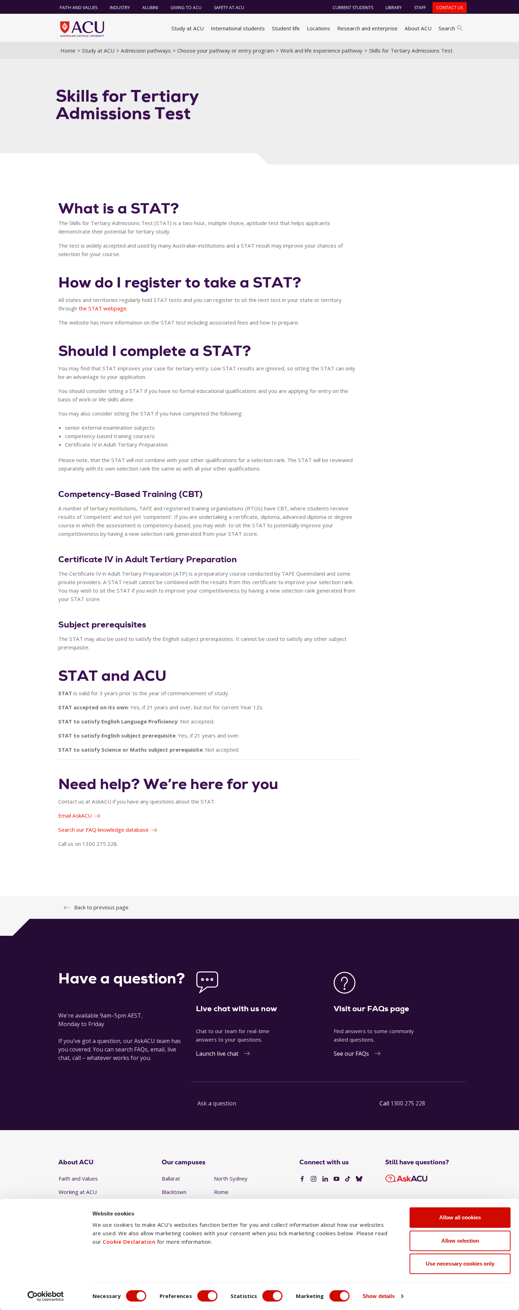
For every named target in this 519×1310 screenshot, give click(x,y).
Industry (120, 8)
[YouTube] (336, 1179)
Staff (420, 8)
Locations (318, 28)
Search (447, 28)
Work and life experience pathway (321, 50)
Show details (379, 1296)
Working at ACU (78, 1191)
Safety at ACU (229, 8)
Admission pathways (146, 50)
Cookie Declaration (129, 1241)
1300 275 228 (407, 1103)
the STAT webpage (102, 308)
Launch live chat (217, 1053)
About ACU (418, 28)
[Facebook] (302, 1179)
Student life (286, 28)
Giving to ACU (186, 8)
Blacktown (174, 1191)
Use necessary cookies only (460, 1264)
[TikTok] (347, 1179)
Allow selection (460, 1241)
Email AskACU (75, 815)
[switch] (207, 1296)
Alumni (150, 8)
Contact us (449, 8)
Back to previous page (101, 907)
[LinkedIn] (325, 1179)
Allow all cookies (460, 1217)
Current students (353, 8)
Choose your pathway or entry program (225, 50)
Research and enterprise (367, 28)
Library (394, 8)
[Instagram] (313, 1179)
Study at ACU (187, 28)
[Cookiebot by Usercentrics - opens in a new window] (46, 1296)
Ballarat (171, 1178)
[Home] (82, 29)
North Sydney (230, 1178)
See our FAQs (351, 1053)
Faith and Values (78, 8)
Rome (221, 1191)
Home (68, 50)
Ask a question (216, 1103)
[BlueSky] (359, 1179)
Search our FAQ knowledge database (103, 829)
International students (238, 28)
